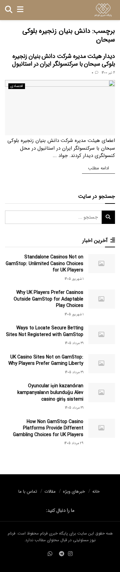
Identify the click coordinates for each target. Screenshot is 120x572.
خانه (96, 491)
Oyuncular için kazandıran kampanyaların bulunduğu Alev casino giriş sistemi (50, 392)
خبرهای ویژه (74, 491)
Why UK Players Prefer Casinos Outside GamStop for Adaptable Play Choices (48, 299)
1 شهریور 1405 (74, 278)
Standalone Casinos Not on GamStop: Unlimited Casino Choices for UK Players (44, 263)
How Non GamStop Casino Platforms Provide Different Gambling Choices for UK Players (48, 428)
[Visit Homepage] (103, 10)
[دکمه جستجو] (8, 10)
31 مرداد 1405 (74, 343)
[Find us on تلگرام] (61, 554)
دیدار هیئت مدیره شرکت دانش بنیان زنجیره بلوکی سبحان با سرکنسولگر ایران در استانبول (63, 60)
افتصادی (16, 86)
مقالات (50, 491)
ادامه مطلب (95, 168)
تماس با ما (27, 491)
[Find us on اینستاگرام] (70, 554)
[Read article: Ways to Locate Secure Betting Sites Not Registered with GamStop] (101, 334)
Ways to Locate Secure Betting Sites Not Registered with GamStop (44, 331)
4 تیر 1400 (108, 72)
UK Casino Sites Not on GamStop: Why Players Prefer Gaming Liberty (45, 360)
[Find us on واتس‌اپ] (50, 554)
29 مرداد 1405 (73, 443)
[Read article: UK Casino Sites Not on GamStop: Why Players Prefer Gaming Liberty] (101, 363)
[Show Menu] (20, 10)
